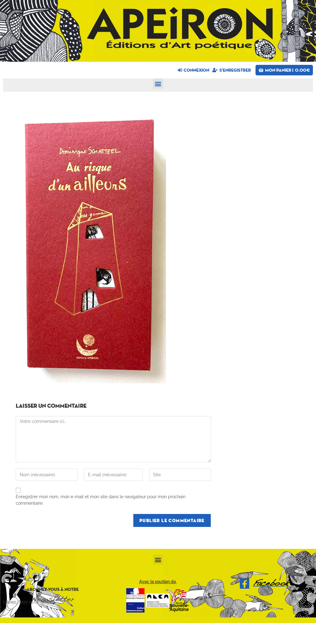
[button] (158, 83)
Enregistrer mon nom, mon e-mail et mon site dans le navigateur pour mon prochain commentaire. (100, 500)
